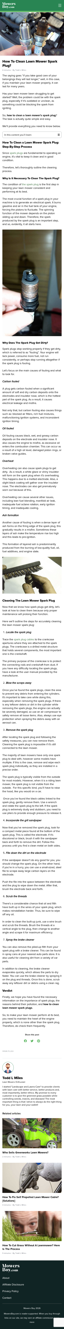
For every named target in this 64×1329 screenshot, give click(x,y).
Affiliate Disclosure (13, 1284)
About (5, 1278)
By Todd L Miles (19, 70)
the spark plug (30, 184)
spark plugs (16, 153)
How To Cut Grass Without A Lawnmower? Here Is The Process (31, 1247)
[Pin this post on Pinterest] (38, 1040)
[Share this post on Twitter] (32, 1040)
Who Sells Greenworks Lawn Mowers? (25, 1152)
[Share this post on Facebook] (25, 1040)
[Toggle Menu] (60, 5)
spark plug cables (24, 639)
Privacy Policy (10, 1291)
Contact (6, 1298)
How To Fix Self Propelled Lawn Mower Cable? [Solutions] (30, 1199)
